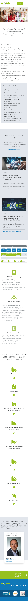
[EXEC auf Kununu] (23, 585)
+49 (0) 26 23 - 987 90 (11, 559)
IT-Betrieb (18, 192)
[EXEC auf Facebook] (20, 585)
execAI (21, 192)
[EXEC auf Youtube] (17, 585)
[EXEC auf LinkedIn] (11, 585)
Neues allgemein (6, 192)
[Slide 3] (15, 20)
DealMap (13, 192)
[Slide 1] (10, 20)
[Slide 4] (18, 20)
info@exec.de (9, 561)
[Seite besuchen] (6, 593)
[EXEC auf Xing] (25, 585)
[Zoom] (14, 254)
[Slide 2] (13, 20)
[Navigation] (26, 3)
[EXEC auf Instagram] (14, 585)
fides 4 (10, 192)
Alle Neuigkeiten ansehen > (14, 149)
